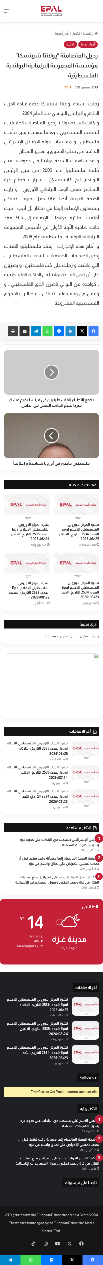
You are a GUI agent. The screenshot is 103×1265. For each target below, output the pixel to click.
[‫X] (82, 331)
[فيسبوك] (93, 331)
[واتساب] (47, 331)
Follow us (88, 1077)
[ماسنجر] (59, 331)
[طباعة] (13, 331)
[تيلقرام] (36, 331)
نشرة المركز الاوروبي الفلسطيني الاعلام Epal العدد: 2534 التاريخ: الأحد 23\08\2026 (37, 796)
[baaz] (22, 1244)
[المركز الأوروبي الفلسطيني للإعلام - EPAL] (51, 10)
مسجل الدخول (70, 636)
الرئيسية (89, 33)
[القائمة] (6, 12)
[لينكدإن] (71, 331)
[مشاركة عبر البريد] (25, 331)
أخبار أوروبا (62, 33)
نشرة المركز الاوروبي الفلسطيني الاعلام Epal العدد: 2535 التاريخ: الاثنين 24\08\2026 (37, 772)
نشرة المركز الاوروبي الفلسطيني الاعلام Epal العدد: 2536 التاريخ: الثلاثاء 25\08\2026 (37, 748)
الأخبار (76, 33)
